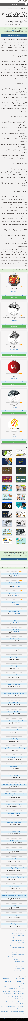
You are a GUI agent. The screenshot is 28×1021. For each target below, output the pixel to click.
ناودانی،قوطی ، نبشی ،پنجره (14, 822)
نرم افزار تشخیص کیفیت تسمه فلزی (17, 935)
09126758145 (14, 408)
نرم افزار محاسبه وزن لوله (19, 966)
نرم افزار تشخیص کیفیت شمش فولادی (16, 942)
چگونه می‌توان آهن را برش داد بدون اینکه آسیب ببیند (13, 991)
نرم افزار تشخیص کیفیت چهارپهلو (18, 940)
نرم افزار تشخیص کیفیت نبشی (18, 954)
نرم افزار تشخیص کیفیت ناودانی (18, 952)
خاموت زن (14, 906)
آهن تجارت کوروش (14, 611)
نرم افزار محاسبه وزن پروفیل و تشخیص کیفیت (15, 957)
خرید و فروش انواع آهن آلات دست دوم (14, 868)
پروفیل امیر (14, 915)
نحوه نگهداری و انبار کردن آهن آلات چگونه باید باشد (13, 986)
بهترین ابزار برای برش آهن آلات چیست (16, 988)
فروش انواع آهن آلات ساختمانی (14, 757)
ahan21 (14, 602)
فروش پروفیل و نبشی (14, 775)
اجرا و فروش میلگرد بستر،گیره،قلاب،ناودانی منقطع (14, 794)
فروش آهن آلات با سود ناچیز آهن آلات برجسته (14, 748)
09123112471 (14, 379)
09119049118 (14, 292)
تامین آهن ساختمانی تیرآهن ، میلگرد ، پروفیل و (14, 721)
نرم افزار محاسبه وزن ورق (19, 968)
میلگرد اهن (14, 859)
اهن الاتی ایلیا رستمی (14, 593)
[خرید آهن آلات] (22, 295)
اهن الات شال (14, 924)
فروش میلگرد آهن (14, 739)
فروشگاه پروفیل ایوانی (14, 841)
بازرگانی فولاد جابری (14, 630)
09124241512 (16, 632)
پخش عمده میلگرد (14, 730)
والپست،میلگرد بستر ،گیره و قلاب (14, 850)
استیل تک (14, 648)
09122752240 (14, 321)
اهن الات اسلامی (14, 657)
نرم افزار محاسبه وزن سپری (19, 959)
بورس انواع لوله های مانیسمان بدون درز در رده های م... (14, 583)
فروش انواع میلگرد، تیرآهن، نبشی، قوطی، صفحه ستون (14, 896)
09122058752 (14, 350)
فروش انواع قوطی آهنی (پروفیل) (14, 804)
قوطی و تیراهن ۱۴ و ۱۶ (14, 831)
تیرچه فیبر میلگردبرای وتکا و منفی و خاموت (14, 877)
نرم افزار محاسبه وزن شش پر (18, 961)
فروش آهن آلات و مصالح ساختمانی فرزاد (14, 693)
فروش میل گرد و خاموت (14, 684)
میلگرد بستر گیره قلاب (14, 886)
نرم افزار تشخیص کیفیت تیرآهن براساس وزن (15, 938)
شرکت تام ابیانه (14, 666)
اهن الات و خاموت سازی (14, 813)
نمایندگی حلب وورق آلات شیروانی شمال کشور (14, 785)
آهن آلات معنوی (14, 574)
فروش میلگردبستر (14, 766)
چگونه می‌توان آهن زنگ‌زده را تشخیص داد (15, 998)
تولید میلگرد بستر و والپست (14, 675)
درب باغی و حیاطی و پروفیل (14, 712)
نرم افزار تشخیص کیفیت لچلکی (18, 947)
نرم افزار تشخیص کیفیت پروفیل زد (17, 933)
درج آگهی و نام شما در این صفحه (10, 30)
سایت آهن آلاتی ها (6, 1019)
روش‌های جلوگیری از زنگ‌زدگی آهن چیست (15, 996)
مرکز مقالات (19, 7)
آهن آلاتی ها (14, 4)
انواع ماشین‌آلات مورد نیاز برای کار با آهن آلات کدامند (13, 978)
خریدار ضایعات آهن (14, 639)
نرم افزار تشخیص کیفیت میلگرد (18, 950)
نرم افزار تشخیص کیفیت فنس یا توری (17, 945)
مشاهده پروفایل (14, 297)
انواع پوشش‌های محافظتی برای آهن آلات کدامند (14, 993)
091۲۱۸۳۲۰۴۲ (14, 436)
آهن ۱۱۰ (14, 620)
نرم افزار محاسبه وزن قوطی (19, 964)
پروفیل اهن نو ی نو (14, 703)
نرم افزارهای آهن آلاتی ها (19, 971)
